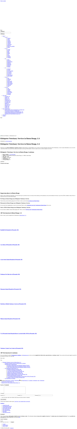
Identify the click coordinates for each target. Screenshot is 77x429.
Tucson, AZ (7, 107)
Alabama (8, 38)
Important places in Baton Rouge (11, 364)
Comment (2, 393)
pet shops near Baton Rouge (33, 200)
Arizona (8, 40)
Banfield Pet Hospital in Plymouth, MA (9, 230)
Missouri (8, 65)
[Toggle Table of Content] (1, 360)
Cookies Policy (5, 425)
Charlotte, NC (7, 96)
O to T (6, 77)
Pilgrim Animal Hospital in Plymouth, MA (10, 318)
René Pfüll (4, 411)
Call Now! (2, 161)
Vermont (8, 89)
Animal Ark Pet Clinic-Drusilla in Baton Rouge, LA (10, 382)
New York (9, 73)
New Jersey (9, 71)
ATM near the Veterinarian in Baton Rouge (34, 209)
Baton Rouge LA (25, 380)
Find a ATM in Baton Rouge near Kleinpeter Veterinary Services (18, 367)
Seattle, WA (7, 106)
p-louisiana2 (35, 380)
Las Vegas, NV (7, 101)
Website (36, 395)
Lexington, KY (7, 102)
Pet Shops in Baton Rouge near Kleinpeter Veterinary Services (18, 365)
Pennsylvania (9, 81)
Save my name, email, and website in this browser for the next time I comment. (16, 397)
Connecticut (9, 44)
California (9, 42)
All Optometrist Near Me (7, 406)
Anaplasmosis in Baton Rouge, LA (7, 381)
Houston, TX (7, 99)
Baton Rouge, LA (23, 215)
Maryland (9, 60)
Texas (8, 86)
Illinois (8, 52)
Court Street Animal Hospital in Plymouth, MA (11, 259)
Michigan (9, 62)
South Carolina (10, 83)
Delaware (9, 45)
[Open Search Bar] (1, 30)
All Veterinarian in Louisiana (10, 378)
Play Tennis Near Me (6, 410)
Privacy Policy (5, 426)
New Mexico (9, 72)
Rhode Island (9, 82)
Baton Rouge (7, 380)
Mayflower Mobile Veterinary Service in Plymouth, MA (13, 303)
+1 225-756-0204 (12, 154)
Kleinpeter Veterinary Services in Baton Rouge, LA (12, 362)
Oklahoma (9, 79)
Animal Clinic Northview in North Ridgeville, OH (14, 111)
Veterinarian (42, 380)
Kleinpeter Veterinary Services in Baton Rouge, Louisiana (15, 363)
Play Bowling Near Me (7, 408)
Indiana (8, 53)
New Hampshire (10, 70)
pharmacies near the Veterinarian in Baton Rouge (36, 205)
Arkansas (9, 41)
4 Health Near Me (6, 405)
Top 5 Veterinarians (6, 108)
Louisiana (9, 57)
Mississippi (9, 64)
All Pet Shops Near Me (7, 407)
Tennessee (9, 85)
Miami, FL (7, 103)
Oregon (8, 80)
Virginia (8, 90)
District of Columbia (10, 46)
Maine (8, 59)
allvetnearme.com (25, 355)
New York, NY (7, 104)
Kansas (8, 55)
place (39, 380)
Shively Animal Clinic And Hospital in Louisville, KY (14, 109)
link (19, 417)
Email (19, 395)
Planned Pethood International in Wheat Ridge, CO (14, 112)
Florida (8, 47)
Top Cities (4, 95)
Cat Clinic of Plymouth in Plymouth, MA (10, 244)
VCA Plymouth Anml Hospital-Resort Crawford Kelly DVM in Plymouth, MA (18, 333)
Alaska (8, 39)
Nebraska (9, 68)
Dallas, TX (7, 97)
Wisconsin (9, 93)
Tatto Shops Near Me (6, 412)
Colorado (9, 43)
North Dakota (9, 75)
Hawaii (8, 50)
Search (12, 422)
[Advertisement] (38, 127)
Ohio (8, 78)
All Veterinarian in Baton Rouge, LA (11, 368)
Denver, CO (7, 98)
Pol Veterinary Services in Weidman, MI (12, 110)
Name (1, 395)
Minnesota (9, 63)
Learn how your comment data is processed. (22, 401)
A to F (6, 37)
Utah (8, 88)
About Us (4, 114)
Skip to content (3, 0)
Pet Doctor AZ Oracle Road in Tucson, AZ (12, 113)
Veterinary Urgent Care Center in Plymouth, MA (11, 348)
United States (16, 380)
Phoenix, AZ (7, 105)
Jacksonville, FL (8, 100)
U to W (6, 87)
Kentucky (9, 56)
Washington (9, 91)
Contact (4, 115)
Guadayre (2, 403)
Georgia (8, 49)
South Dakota (9, 84)
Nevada (8, 69)
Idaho (8, 51)
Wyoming (9, 94)
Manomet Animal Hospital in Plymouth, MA (10, 289)
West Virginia (9, 92)
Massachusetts (9, 61)
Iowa (8, 54)
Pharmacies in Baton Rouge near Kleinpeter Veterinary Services (18, 366)
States (4, 36)
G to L (6, 48)
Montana (8, 66)
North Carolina (10, 74)
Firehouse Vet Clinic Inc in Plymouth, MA (10, 274)
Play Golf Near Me (6, 409)
